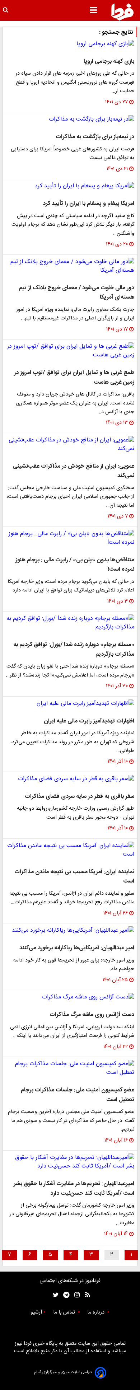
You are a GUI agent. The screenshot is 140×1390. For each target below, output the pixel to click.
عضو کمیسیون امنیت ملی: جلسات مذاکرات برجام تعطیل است (77, 1094)
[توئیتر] (54, 1295)
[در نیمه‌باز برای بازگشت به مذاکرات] (70, 119)
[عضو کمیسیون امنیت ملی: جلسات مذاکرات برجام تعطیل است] (70, 1068)
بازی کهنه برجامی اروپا (109, 61)
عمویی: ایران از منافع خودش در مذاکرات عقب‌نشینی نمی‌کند (73, 471)
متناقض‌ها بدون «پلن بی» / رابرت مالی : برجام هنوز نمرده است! (74, 564)
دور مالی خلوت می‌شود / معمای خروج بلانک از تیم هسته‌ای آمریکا (76, 292)
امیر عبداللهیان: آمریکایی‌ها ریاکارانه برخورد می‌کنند (76, 948)
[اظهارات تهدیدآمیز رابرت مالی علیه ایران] (70, 703)
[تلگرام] (64, 1295)
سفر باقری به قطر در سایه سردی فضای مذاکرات (79, 796)
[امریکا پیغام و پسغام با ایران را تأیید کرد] (70, 186)
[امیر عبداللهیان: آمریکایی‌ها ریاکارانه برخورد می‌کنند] (70, 930)
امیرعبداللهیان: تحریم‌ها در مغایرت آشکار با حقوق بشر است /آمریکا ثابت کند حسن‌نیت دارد (74, 1188)
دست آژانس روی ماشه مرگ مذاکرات (92, 1015)
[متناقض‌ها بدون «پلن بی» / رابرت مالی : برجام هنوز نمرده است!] (70, 538)
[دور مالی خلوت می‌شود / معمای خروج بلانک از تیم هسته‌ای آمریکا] (70, 266)
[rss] (85, 1295)
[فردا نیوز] (122, 12)
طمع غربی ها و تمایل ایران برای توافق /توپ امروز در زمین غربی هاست (74, 377)
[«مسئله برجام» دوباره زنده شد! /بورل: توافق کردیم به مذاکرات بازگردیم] (70, 623)
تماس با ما (64, 1312)
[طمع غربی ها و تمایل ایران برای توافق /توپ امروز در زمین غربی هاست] (70, 351)
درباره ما (96, 1312)
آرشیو (36, 1312)
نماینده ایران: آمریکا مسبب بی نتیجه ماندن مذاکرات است (74, 876)
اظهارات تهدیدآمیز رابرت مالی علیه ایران (89, 721)
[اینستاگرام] (75, 1295)
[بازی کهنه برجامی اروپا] (70, 44)
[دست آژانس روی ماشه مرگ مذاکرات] (70, 997)
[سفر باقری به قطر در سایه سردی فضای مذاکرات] (70, 779)
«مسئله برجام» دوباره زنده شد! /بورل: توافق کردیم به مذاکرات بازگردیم (73, 649)
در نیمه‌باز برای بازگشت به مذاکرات (95, 137)
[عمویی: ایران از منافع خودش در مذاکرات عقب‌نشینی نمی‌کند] (70, 444)
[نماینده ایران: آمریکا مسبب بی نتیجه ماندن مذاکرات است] (70, 850)
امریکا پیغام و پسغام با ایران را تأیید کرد (88, 204)
